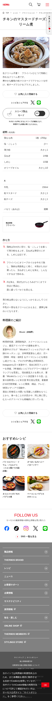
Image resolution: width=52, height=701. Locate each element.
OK (45, 685)
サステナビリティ (12, 601)
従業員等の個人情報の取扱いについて (26, 665)
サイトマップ (19, 657)
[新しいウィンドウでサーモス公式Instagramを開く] (26, 528)
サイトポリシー (32, 657)
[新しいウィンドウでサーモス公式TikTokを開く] (16, 528)
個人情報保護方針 (26, 661)
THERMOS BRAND (14, 560)
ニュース (8, 576)
